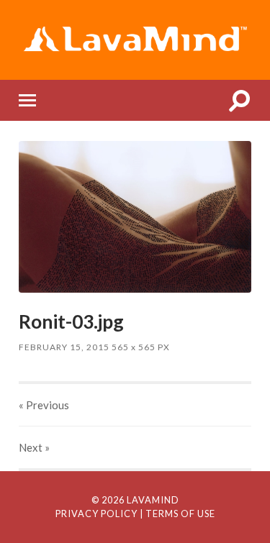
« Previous (44, 404)
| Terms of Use (177, 513)
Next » (34, 447)
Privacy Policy (96, 513)
